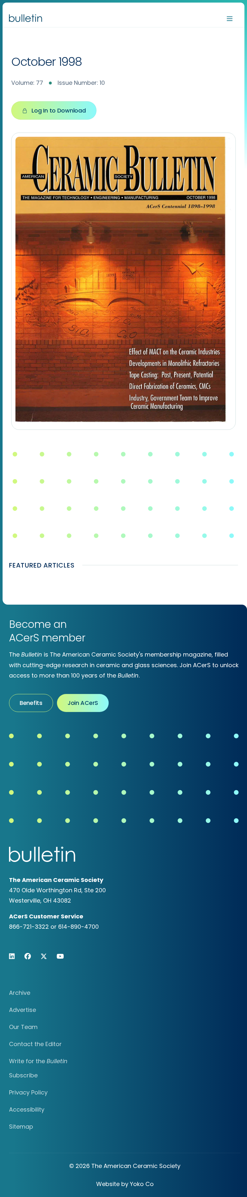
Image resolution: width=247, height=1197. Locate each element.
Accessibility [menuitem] (26, 1109)
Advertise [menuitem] (22, 1010)
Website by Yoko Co (125, 1184)
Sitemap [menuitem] (21, 1127)
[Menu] (229, 17)
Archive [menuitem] (19, 993)
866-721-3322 (29, 927)
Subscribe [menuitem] (23, 1075)
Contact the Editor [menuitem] (35, 1044)
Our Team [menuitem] (23, 1027)
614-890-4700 (78, 927)
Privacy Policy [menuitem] (28, 1092)
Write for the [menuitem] (38, 1061)
